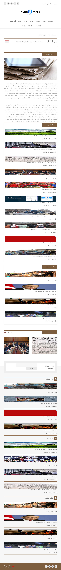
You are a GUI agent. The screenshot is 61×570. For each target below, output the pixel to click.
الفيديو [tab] (10, 332)
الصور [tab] (5, 332)
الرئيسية (55, 3)
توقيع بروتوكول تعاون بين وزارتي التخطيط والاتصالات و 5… (44, 256)
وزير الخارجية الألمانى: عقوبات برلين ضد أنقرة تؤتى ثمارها (45, 291)
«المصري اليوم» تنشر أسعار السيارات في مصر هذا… (47, 476)
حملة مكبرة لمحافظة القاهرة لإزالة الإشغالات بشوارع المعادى (44, 216)
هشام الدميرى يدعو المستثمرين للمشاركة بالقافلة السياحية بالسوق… (43, 489)
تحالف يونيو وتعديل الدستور (50, 175)
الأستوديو (38, 25)
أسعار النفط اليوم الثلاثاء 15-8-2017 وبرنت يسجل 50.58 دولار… (43, 135)
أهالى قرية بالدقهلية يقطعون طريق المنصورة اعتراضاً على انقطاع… (43, 229)
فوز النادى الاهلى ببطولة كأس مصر (35, 41)
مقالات (30, 25)
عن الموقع (50, 3)
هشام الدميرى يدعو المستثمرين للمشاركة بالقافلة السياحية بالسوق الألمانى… (41, 162)
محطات (38, 21)
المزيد (23, 25)
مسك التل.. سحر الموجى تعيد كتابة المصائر (48, 403)
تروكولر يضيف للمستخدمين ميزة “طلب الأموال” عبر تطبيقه (44, 202)
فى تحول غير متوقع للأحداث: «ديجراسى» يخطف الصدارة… (45, 462)
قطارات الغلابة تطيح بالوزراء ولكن (49, 318)
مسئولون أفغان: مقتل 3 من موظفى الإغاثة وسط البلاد (45, 277)
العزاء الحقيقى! (54, 389)
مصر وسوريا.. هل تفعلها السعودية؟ (49, 304)
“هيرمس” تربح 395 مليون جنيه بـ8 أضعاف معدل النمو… (45, 242)
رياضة (44, 21)
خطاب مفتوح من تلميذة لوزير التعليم (50, 416)
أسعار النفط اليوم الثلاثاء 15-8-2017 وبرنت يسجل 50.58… (46, 449)
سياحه (31, 21)
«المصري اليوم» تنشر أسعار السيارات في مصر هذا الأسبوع (45, 149)
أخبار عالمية (13, 21)
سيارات (25, 21)
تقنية (19, 21)
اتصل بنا (44, 3)
